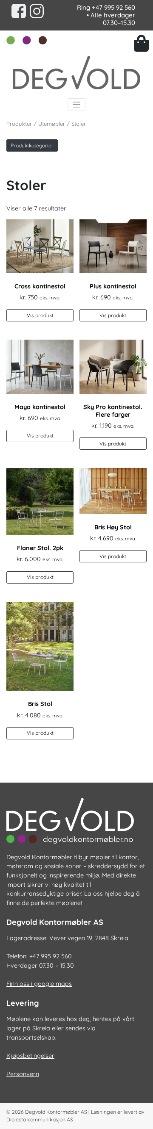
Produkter (19, 123)
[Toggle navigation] (77, 104)
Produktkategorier (32, 145)
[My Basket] (140, 43)
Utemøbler (51, 123)
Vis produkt (40, 315)
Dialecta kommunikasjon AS (39, 1119)
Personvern (22, 1074)
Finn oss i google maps (39, 984)
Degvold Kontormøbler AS (56, 1112)
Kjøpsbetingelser (30, 1056)
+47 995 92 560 (113, 7)
